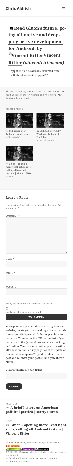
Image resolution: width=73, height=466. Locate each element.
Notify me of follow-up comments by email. (29, 303)
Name (10, 259)
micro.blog (50, 94)
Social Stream (19, 94)
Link (11, 91)
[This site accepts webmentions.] (27, 449)
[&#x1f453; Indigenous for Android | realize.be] (19, 120)
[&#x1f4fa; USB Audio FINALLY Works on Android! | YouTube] (50, 120)
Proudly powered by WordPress (22, 442)
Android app (37, 94)
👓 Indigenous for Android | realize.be (17, 132)
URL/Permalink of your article (24, 369)
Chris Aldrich (18, 8)
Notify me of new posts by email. (23, 312)
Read (8, 94)
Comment (13, 215)
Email (10, 273)
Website (11, 286)
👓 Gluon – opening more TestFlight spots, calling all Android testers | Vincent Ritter (19, 168)
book (27, 98)
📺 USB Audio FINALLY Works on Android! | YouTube (48, 134)
